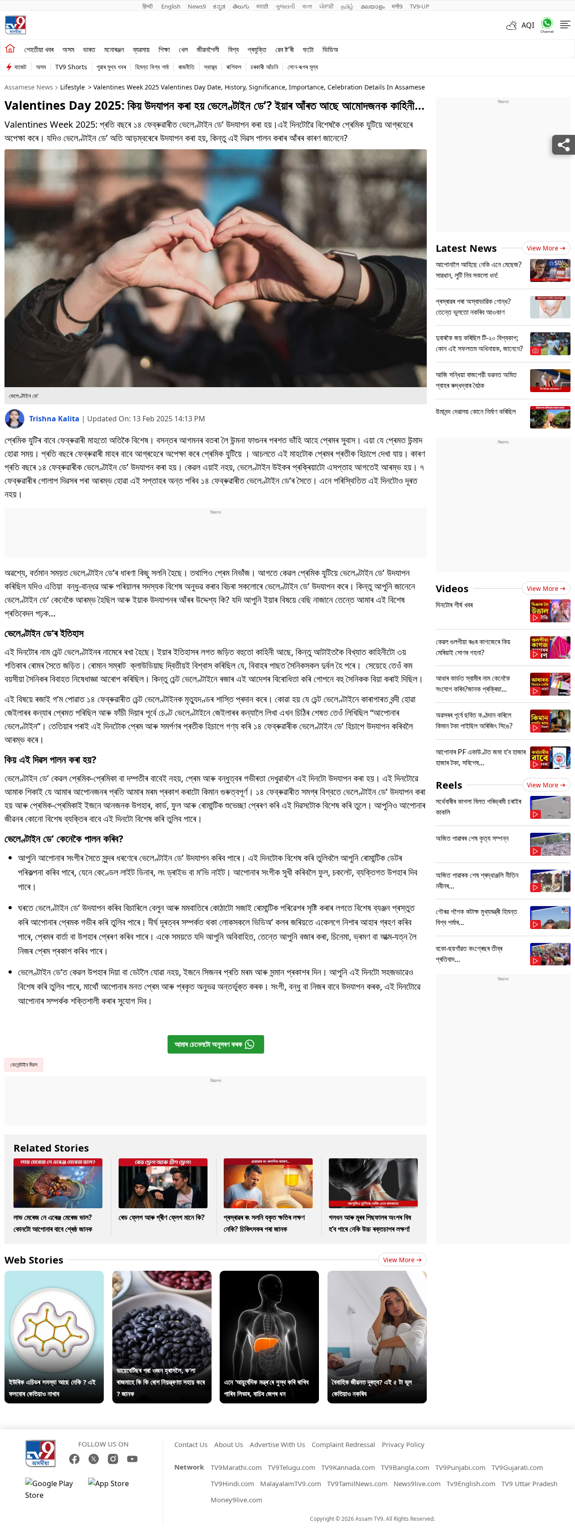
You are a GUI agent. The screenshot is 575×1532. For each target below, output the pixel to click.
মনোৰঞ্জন (114, 49)
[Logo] (15, 25)
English (171, 6)
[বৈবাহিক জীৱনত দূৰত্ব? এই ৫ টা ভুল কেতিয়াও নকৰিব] (377, 1277)
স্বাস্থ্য (210, 67)
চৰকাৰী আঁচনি (264, 67)
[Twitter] (93, 1459)
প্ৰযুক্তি (257, 49)
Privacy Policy (403, 1444)
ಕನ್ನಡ (219, 6)
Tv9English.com (471, 1483)
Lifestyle (72, 87)
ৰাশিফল (233, 67)
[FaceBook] (74, 1459)
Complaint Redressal (343, 1444)
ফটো (308, 49)
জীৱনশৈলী (208, 49)
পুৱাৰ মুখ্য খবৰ (111, 67)
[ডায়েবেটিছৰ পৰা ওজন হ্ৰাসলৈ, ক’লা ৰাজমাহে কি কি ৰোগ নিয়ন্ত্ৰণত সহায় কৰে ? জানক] (162, 1277)
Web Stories (33, 1259)
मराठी (262, 6)
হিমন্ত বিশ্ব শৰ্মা (152, 67)
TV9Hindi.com (232, 1483)
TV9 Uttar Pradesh (529, 1483)
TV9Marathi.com (236, 1467)
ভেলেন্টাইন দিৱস (23, 1064)
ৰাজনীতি (186, 67)
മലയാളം (373, 6)
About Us (228, 1444)
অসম (68, 49)
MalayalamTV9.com (290, 1483)
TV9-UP (419, 6)
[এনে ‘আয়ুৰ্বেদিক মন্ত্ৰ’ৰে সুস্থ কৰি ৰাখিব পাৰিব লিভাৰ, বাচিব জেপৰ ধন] (269, 1277)
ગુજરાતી (285, 6)
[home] (10, 48)
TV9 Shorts (71, 67)
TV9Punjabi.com (460, 1467)
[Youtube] (132, 1459)
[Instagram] (113, 1459)
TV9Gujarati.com (517, 1467)
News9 (197, 6)
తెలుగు (241, 6)
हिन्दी (148, 6)
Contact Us (191, 1444)
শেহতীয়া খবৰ (38, 49)
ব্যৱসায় (141, 49)
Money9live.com (236, 1499)
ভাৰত (89, 49)
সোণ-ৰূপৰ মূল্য (303, 67)
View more (399, 1259)
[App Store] (115, 1489)
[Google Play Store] (52, 1489)
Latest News (466, 248)
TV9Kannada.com (348, 1467)
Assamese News (28, 87)
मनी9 (397, 6)
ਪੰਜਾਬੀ (326, 6)
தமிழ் (347, 6)
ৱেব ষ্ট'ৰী (284, 49)
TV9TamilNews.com (357, 1483)
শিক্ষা (164, 49)
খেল (183, 49)
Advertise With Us (277, 1444)
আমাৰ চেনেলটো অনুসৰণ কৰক (208, 1044)
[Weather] (514, 25)
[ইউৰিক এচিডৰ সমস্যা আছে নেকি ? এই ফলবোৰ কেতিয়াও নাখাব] (54, 1277)
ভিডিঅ (330, 49)
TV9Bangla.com (405, 1467)
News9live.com (417, 1483)
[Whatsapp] (544, 25)
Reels (449, 784)
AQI (528, 25)
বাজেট (20, 67)
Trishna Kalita (55, 419)
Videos (452, 588)
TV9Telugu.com (291, 1467)
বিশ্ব (233, 49)
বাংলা (307, 6)
